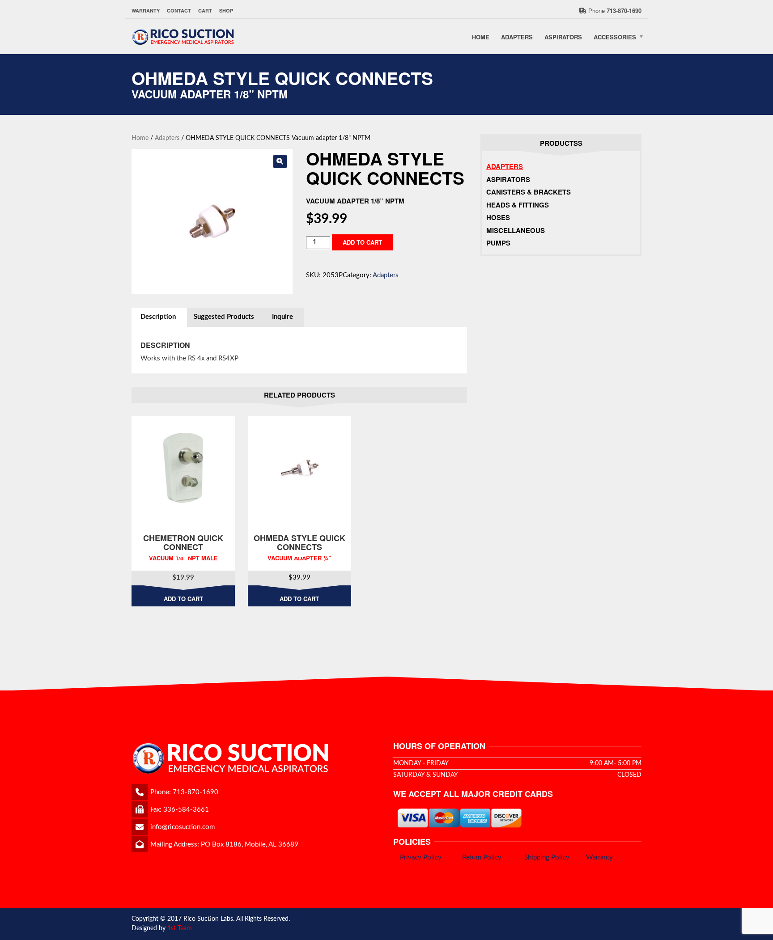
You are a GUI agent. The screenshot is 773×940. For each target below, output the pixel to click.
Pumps (498, 243)
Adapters (517, 36)
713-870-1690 (195, 792)
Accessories (615, 36)
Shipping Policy (546, 857)
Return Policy (481, 857)
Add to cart (362, 242)
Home (480, 36)
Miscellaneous (515, 230)
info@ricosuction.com (182, 827)
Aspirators (563, 36)
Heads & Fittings (517, 205)
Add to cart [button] (183, 598)
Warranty (146, 10)
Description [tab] (158, 316)
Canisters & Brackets (528, 192)
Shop (226, 10)
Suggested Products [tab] (224, 316)
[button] (280, 161)
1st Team (179, 928)
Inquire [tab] (282, 316)
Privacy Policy (421, 857)
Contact (179, 10)
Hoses (498, 217)
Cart (205, 10)
